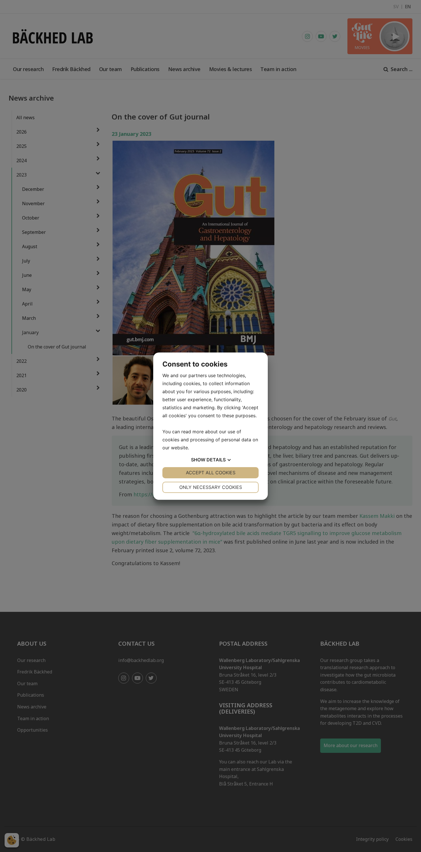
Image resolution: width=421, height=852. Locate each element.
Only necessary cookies (210, 487)
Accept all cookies (210, 472)
